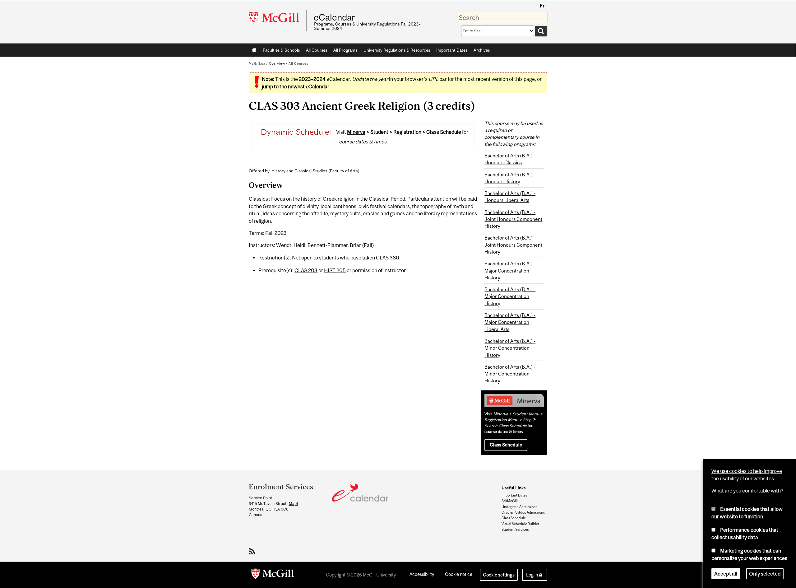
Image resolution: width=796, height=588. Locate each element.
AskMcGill (510, 501)
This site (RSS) (253, 551)
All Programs (345, 50)
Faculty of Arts (344, 170)
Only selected (765, 573)
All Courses (316, 50)
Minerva (356, 132)
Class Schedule (506, 444)
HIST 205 (335, 270)
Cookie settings (499, 574)
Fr (542, 5)
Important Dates (451, 50)
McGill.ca (257, 63)
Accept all (725, 573)
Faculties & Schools (280, 51)
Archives (482, 50)
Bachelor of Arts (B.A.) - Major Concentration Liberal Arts (509, 322)
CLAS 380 (387, 257)
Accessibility (422, 574)
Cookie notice (458, 574)
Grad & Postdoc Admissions (523, 512)
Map (293, 503)
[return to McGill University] (272, 575)
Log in (532, 574)
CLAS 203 (305, 270)
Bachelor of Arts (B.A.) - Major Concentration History (509, 270)
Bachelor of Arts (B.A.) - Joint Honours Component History (513, 219)
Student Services (515, 529)
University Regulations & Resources (396, 50)
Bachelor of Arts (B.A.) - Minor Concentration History (509, 348)
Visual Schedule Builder (520, 524)
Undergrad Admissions (519, 507)
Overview (277, 63)
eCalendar (334, 17)
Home (254, 50)
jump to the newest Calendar (295, 86)
